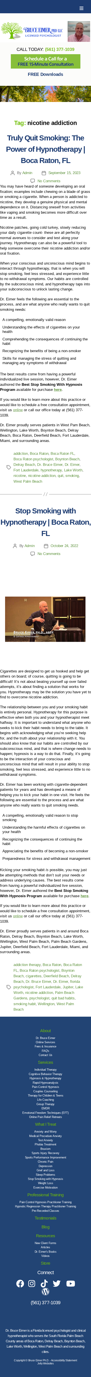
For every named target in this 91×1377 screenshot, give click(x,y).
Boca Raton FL (62, 453)
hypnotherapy (51, 470)
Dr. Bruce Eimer (50, 465)
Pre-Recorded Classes (45, 1210)
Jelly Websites (45, 1363)
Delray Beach (24, 465)
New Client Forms (45, 1243)
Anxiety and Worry (45, 1131)
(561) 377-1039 (59, 49)
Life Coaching (45, 1099)
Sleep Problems (45, 1174)
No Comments (49, 181)
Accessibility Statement (64, 1360)
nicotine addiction (42, 476)
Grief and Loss (46, 1170)
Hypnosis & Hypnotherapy (45, 1078)
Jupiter (68, 987)
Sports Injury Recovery (45, 1153)
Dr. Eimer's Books (46, 1251)
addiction (20, 453)
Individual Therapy (45, 1069)
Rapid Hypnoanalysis (45, 1082)
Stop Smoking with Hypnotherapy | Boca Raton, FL (45, 522)
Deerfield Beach (56, 976)
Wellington (46, 1004)
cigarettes (33, 976)
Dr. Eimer (72, 465)
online (18, 410)
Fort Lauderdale (25, 470)
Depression (45, 1166)
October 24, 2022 (64, 546)
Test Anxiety (45, 1140)
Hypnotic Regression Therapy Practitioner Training (45, 1206)
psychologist (39, 998)
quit (60, 476)
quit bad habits (63, 998)
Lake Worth (73, 470)
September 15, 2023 (64, 173)
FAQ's (45, 1050)
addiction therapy (26, 965)
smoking (72, 476)
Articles (45, 1247)
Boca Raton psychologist (33, 459)
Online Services (45, 1042)
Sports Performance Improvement (45, 1157)
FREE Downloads (45, 74)
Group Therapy (45, 1104)
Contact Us (45, 1055)
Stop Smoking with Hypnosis (45, 1179)
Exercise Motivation (45, 1187)
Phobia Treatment (45, 1144)
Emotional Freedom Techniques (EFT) (45, 1112)
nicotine (19, 476)
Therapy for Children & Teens (45, 1095)
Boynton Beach (67, 459)
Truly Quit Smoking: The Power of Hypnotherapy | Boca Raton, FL (45, 149)
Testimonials (45, 1218)
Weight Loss (45, 1183)
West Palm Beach (27, 481)
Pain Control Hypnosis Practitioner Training (45, 1202)
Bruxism (45, 1148)
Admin (27, 173)
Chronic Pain (45, 1161)
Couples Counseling (45, 1091)
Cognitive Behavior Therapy (45, 1074)
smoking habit (24, 1004)
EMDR (46, 1108)
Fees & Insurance (45, 1046)
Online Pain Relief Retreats (45, 1117)
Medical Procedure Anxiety (45, 1136)
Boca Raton (39, 453)
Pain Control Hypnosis (45, 1087)
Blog (45, 1227)
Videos (45, 1256)
